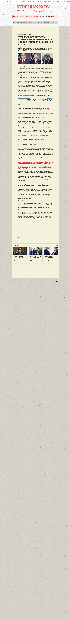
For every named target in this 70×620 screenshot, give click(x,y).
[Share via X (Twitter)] (20, 237)
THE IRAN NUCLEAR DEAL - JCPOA (38, 27)
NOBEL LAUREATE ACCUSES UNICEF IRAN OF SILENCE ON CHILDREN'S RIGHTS (19, 257)
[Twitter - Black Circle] (56, 280)
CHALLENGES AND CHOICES (21, 27)
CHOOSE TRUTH (29, 27)
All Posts (14, 27)
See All (57, 245)
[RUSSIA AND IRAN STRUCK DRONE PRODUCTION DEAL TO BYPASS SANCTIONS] (51, 251)
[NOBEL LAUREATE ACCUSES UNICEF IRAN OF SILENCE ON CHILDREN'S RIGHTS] (20, 251)
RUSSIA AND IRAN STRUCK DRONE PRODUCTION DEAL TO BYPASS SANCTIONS (50, 257)
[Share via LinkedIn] (23, 237)
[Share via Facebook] (18, 237)
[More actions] (52, 34)
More (45, 27)
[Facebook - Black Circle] (54, 280)
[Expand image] (24, 58)
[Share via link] (25, 237)
